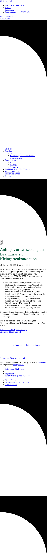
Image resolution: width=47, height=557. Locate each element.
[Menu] (1, 242)
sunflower (42, 362)
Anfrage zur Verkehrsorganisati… (13, 358)
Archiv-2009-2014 (7, 330)
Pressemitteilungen (12, 174)
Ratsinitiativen (10, 160)
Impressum (9, 10)
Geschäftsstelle (16, 158)
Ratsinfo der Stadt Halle (14, 5)
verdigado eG (18, 365)
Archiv (8, 8)
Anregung (14, 167)
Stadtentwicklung (7, 332)
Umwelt (18, 332)
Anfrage (13, 165)
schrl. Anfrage (21, 330)
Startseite (8, 149)
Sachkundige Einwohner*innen (22, 156)
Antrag (13, 162)
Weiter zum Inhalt (7, 1)
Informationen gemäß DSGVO (17, 12)
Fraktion (8, 151)
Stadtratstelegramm (12, 171)
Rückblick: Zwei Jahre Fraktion (17, 169)
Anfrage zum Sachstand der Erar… (26, 345)
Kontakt (8, 176)
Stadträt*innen (15, 153)
